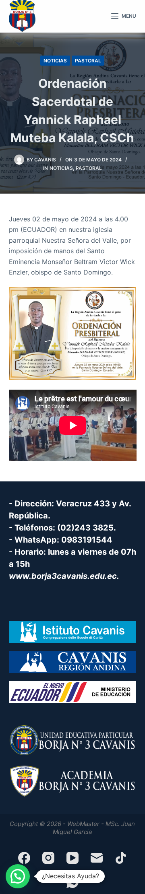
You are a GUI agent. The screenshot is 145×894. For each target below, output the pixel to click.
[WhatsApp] (72, 882)
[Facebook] (24, 858)
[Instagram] (48, 858)
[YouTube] (72, 858)
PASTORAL (88, 61)
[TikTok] (121, 858)
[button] (18, 876)
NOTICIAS (55, 61)
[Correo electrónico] (97, 858)
